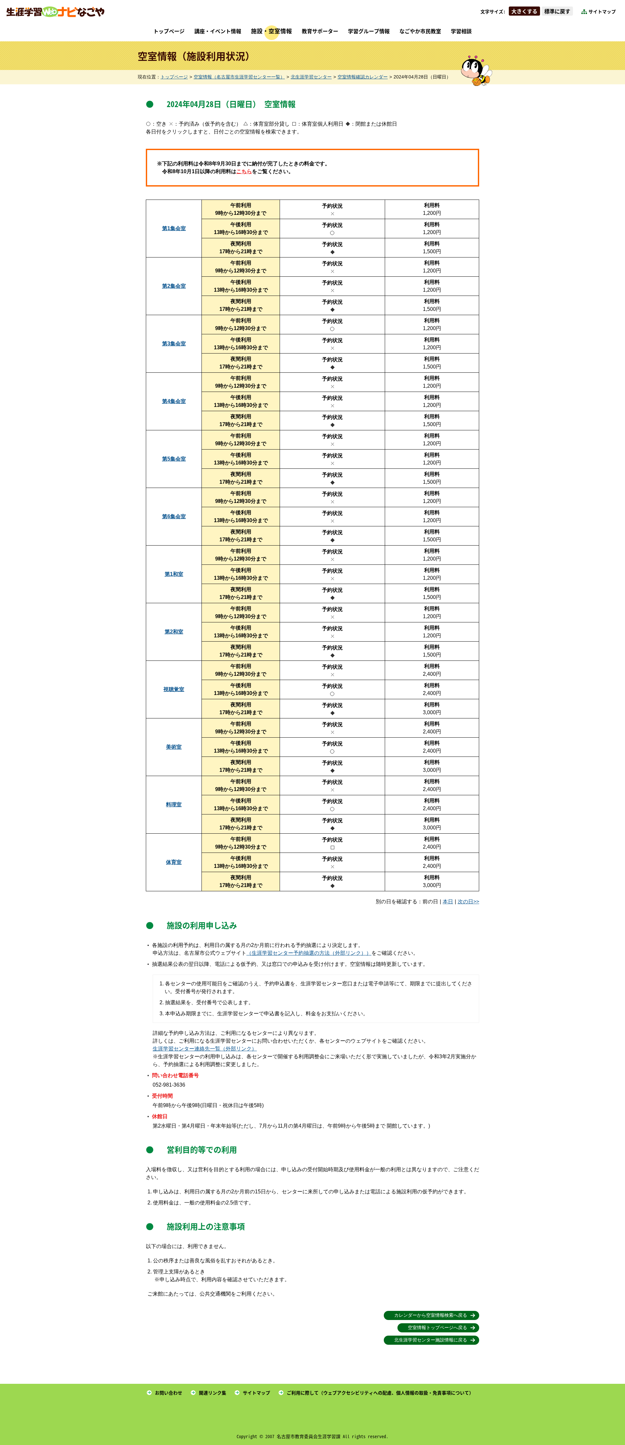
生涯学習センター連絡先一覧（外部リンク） (205, 1048)
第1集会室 (174, 228)
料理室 (174, 804)
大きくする (524, 11)
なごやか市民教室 (420, 31)
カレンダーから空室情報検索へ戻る (430, 1315)
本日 (448, 901)
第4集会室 (174, 401)
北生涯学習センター (311, 77)
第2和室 (174, 631)
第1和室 (174, 574)
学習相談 (461, 31)
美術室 (174, 747)
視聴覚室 (173, 689)
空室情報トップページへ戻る (437, 1327)
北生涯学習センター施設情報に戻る (430, 1340)
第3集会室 (174, 343)
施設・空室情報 (271, 31)
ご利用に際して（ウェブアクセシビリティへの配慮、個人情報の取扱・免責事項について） (380, 1392)
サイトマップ (602, 11)
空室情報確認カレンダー (363, 77)
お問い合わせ (168, 1392)
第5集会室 (174, 459)
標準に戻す (557, 11)
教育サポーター (320, 31)
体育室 (174, 862)
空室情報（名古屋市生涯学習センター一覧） (239, 77)
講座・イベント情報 (217, 31)
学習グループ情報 (369, 31)
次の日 (465, 901)
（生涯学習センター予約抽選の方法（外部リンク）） (308, 953)
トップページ (169, 31)
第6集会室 (174, 516)
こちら (244, 171)
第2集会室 (174, 286)
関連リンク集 (212, 1392)
